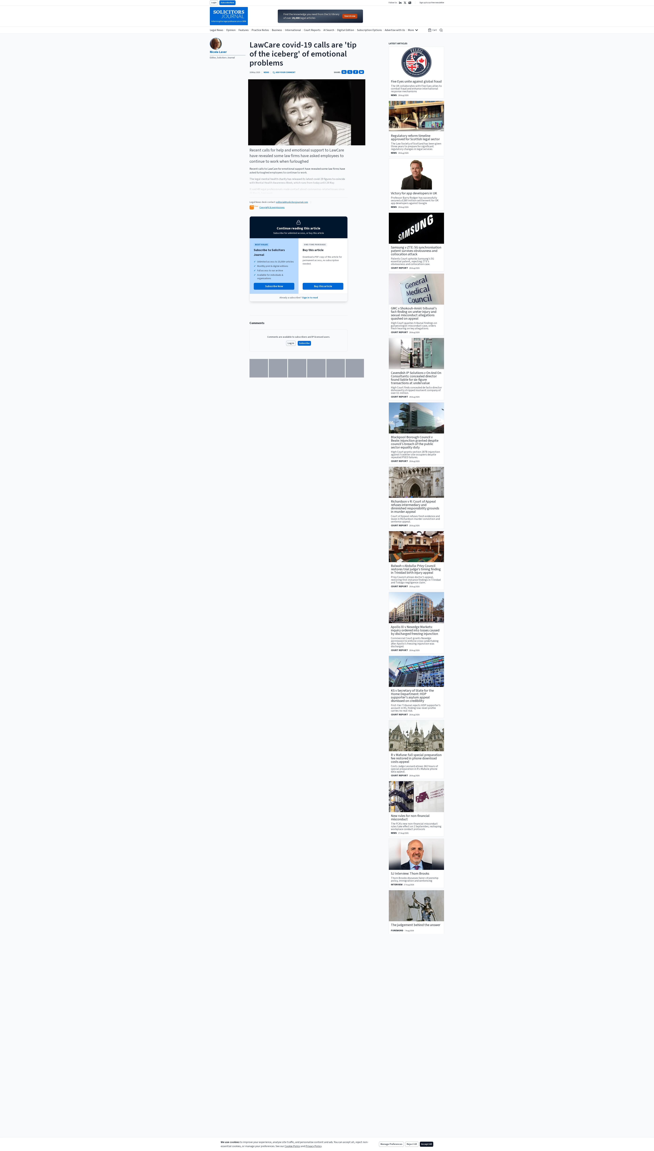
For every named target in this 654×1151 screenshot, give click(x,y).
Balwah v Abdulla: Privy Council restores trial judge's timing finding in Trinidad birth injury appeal (416, 569)
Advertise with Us (395, 30)
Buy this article (323, 286)
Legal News (216, 30)
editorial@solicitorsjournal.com (292, 202)
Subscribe (304, 343)
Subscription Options (369, 30)
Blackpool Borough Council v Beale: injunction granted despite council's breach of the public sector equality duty (414, 442)
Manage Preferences (391, 1144)
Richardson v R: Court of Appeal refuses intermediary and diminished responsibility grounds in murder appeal (415, 506)
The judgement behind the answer (415, 925)
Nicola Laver (218, 52)
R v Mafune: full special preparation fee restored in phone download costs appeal (416, 758)
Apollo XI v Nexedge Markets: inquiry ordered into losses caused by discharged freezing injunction (415, 630)
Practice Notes (260, 30)
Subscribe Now (227, 2)
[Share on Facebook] (355, 72)
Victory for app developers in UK (414, 193)
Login (213, 2)
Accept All (426, 1144)
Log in (291, 343)
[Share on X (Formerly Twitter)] (349, 72)
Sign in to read (310, 297)
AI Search (328, 30)
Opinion (231, 30)
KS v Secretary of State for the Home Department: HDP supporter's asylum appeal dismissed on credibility (412, 695)
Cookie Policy (292, 1146)
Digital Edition (345, 30)
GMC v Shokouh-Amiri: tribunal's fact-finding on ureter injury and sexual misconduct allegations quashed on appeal (414, 313)
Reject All (412, 1144)
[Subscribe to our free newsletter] (409, 2)
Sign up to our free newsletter (431, 2)
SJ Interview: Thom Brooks (410, 873)
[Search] (441, 30)
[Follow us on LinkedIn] (400, 2)
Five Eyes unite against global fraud (416, 81)
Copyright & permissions (272, 207)
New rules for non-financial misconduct (410, 818)
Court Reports (312, 30)
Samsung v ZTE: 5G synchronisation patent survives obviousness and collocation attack (416, 251)
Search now (349, 16)
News (266, 72)
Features (243, 30)
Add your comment (285, 72)
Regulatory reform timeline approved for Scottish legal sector (415, 137)
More (411, 30)
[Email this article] (361, 72)
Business (277, 30)
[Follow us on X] (405, 2)
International (293, 30)
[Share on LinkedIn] (344, 72)
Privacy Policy (314, 1146)
